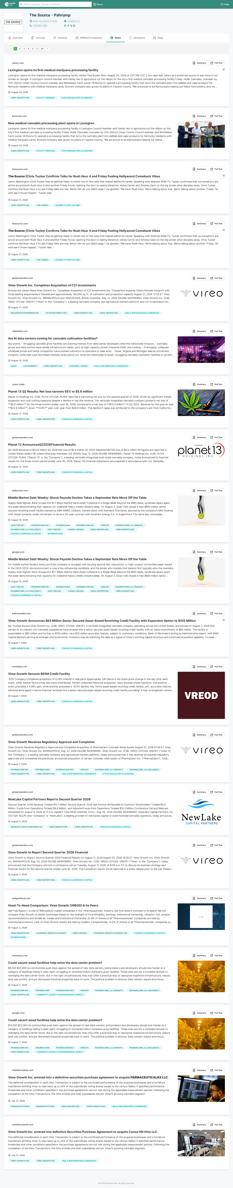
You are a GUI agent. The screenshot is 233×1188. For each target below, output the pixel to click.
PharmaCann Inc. (40, 525)
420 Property (30, 366)
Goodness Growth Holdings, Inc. (111, 933)
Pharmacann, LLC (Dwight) (129, 525)
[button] (224, 4)
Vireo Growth (80, 933)
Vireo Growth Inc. (20, 98)
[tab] (15, 38)
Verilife (105, 525)
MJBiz (14, 366)
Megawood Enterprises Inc (25, 313)
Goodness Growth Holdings (51, 933)
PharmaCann (63, 525)
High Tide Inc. (18, 525)
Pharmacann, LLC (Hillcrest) (26, 529)
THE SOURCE (42, 205)
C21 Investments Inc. (56, 313)
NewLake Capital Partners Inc (26, 827)
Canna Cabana (76, 529)
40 (42, 48)
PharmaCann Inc (85, 525)
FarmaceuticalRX (20, 1106)
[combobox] (55, 4)
